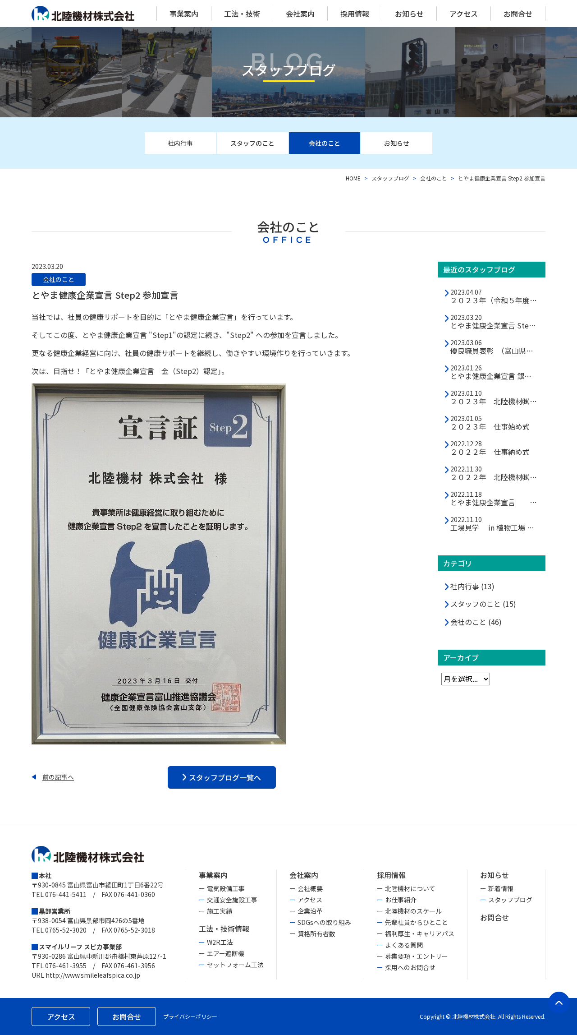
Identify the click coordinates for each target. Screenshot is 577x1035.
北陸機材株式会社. (474, 1016)
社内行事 (472, 586)
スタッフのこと (483, 604)
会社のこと (433, 178)
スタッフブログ (390, 178)
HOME (353, 178)
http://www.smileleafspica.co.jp (93, 975)
